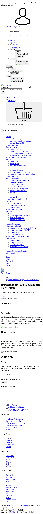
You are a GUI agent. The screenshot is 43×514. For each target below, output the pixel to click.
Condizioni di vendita (13, 421)
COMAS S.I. (14, 506)
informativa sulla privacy (14, 425)
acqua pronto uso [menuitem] (16, 249)
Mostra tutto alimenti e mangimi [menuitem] (17, 157)
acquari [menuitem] (8, 137)
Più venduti (10, 445)
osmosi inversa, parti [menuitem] (17, 220)
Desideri (9, 460)
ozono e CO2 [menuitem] (15, 232)
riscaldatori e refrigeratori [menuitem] (19, 189)
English (25, 64)
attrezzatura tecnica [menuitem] (12, 178)
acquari (8, 485)
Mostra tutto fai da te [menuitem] (13, 224)
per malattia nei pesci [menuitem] (17, 234)
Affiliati (8, 466)
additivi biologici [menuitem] (16, 240)
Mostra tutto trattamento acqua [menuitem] (16, 251)
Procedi (3, 297)
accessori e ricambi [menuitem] (17, 143)
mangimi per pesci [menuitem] (16, 149)
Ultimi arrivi (10, 443)
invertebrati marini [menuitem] (16, 170)
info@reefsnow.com (15, 410)
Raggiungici (10, 477)
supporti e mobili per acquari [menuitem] (20, 141)
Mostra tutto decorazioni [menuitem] (14, 209)
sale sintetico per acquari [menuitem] (19, 247)
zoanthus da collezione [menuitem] (18, 166)
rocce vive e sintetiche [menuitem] (18, 205)
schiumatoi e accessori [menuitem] (18, 187)
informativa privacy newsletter (16, 423)
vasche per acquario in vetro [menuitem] (20, 139)
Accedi (12, 42)
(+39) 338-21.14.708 (15, 407)
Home (8, 257)
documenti (9, 496)
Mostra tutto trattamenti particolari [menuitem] (18, 236)
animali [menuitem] (8, 160)
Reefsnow (25, 506)
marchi (8, 263)
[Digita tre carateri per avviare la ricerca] (3, 92)
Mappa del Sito (11, 427)
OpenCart (15, 512)
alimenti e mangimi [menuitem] (12, 147)
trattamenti (9, 502)
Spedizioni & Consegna (14, 419)
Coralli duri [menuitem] (14, 162)
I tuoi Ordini (10, 458)
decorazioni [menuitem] (10, 201)
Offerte (8, 438)
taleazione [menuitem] (13, 193)
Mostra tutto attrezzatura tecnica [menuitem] (17, 199)
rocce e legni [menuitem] (14, 207)
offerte (8, 259)
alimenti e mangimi (12, 487)
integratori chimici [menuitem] (16, 243)
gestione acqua (11, 500)
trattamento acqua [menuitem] (12, 238)
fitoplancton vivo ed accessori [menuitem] (21, 172)
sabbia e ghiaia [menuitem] (15, 203)
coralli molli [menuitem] (14, 164)
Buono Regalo (6, 273)
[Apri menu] (2, 129)
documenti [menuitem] (9, 211)
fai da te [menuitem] (8, 214)
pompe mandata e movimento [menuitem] (20, 180)
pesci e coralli (10, 489)
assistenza (9, 265)
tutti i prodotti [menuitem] (10, 253)
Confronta (15, 45)
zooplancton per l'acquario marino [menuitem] (22, 174)
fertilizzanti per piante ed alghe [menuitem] (21, 153)
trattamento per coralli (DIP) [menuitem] (20, 230)
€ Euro (18, 51)
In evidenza (10, 440)
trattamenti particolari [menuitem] (13, 226)
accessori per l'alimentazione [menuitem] (20, 155)
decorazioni (10, 494)
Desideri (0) (16, 47)
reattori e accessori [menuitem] (16, 184)
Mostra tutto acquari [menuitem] (13, 145)
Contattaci (9, 261)
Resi (7, 464)
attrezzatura (10, 491)
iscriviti (4, 382)
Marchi (8, 447)
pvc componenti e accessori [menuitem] (20, 216)
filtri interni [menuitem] (14, 195)
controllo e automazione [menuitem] (18, 191)
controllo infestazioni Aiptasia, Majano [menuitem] (24, 228)
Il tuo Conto (10, 456)
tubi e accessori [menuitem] (15, 222)
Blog (7, 481)
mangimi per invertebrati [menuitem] (19, 151)
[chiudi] (9, 133)
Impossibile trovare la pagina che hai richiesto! (22, 280)
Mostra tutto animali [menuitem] (13, 176)
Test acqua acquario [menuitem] (17, 245)
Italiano (25, 61)
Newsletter (9, 429)
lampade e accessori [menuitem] (17, 182)
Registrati (13, 40)
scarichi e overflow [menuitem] (17, 218)
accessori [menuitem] (13, 197)
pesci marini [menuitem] (14, 168)
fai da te (8, 498)
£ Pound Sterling (21, 54)
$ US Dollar (19, 56)
